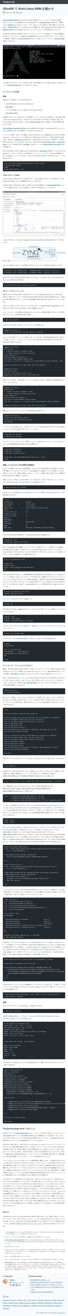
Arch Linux (22, 38)
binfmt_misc (19, 139)
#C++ (25, 1300)
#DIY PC (34, 1300)
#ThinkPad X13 (7, 1306)
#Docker (41, 1300)
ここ (22, 299)
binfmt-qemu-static (49, 142)
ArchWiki (26, 144)
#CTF (30, 1300)
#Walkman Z (27, 1306)
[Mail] (19, 1285)
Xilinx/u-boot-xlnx (9, 1262)
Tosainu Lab (9, 2)
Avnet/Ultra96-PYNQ (53, 185)
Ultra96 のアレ (11, 25)
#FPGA (55, 1300)
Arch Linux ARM (59, 38)
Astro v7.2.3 (61, 1313)
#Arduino (20, 1300)
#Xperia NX (50, 1306)
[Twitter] (10, 1285)
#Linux (16, 1303)
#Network (34, 1303)
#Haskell (11, 1303)
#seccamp (6, 1308)
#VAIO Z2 (16, 1306)
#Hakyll (5, 1303)
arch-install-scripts (11, 113)
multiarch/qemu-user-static (52, 144)
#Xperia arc (58, 1306)
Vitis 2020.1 (9, 107)
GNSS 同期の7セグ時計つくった (40, 1280)
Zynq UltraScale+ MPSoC (11, 20)
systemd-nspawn (35, 122)
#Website (34, 1306)
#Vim (21, 1306)
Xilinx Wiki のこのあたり (18, 674)
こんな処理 (43, 1262)
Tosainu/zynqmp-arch (14, 85)
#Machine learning (25, 1303)
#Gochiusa (61, 1300)
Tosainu (12, 1280)
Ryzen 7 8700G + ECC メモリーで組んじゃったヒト (47, 1285)
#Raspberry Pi (49, 1303)
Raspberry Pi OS (8, 29)
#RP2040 (41, 1303)
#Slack (60, 1303)
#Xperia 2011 (42, 1306)
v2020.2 (11, 1232)
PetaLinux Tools (45, 22)
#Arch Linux (19, 12)
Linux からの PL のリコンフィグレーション (29, 1223)
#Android (6, 1300)
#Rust (56, 1303)
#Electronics (48, 1300)
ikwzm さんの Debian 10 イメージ (31, 36)
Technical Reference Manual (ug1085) (14, 1240)
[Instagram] (16, 1285)
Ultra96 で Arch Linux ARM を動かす (42, 1292)
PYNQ (61, 34)
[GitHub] (13, 1285)
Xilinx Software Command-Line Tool (14, 128)
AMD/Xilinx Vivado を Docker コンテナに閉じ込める (47, 1282)
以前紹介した (31, 1237)
